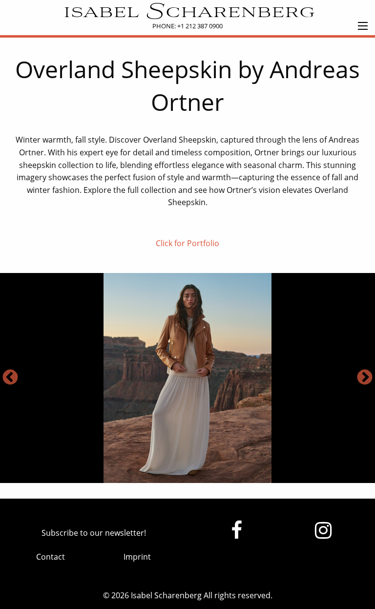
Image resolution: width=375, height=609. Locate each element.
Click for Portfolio (187, 243)
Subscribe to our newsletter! (94, 532)
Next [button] (364, 378)
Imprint (137, 556)
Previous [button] (10, 378)
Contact (50, 556)
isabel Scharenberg (187, 12)
